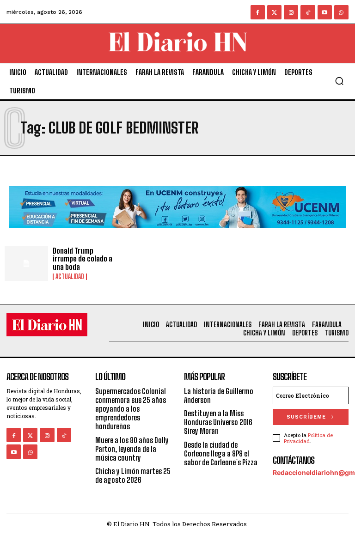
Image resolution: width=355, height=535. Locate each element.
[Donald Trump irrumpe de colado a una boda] (26, 263)
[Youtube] (325, 12)
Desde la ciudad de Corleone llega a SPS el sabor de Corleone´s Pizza (220, 453)
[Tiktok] (307, 12)
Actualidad (69, 277)
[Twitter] (274, 12)
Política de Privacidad (308, 438)
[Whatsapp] (341, 12)
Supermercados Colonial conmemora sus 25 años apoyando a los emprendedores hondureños (130, 409)
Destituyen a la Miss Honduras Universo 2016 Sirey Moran (218, 422)
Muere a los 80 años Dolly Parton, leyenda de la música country (132, 449)
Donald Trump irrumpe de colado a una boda (82, 258)
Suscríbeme (306, 417)
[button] (339, 81)
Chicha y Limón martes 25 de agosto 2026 (133, 475)
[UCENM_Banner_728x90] (177, 235)
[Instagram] (291, 12)
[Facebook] (258, 12)
